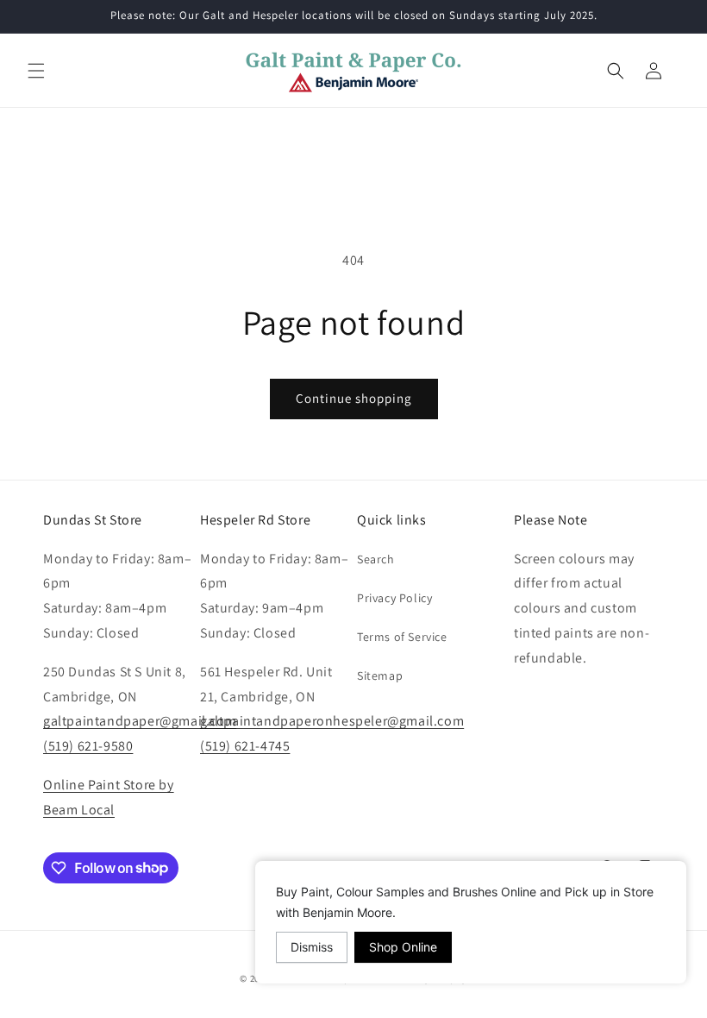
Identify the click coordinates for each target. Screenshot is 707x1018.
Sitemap (380, 675)
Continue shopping (354, 398)
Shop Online (403, 946)
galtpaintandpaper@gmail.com (139, 721)
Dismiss (312, 946)
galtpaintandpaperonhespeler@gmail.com (332, 721)
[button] (36, 71)
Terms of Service (402, 636)
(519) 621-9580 (88, 746)
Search (376, 559)
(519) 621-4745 (245, 746)
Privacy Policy (394, 598)
